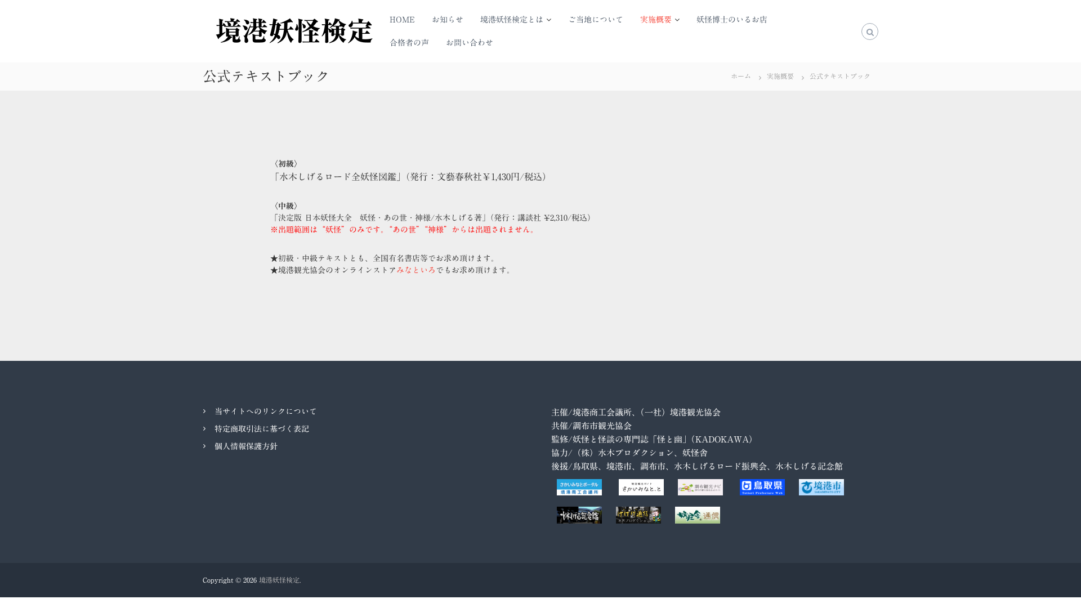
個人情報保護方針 (246, 446)
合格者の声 (409, 43)
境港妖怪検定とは (511, 20)
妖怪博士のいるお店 (731, 20)
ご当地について (595, 20)
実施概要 (656, 20)
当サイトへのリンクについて (266, 411)
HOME (402, 20)
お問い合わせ (469, 43)
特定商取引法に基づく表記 (262, 429)
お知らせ (447, 20)
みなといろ (416, 270)
